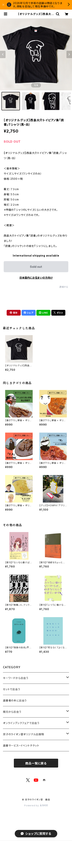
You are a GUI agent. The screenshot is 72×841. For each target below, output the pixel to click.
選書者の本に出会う (15, 700)
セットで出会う (11, 689)
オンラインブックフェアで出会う (21, 723)
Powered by (32, 805)
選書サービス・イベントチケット (21, 745)
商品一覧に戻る (36, 763)
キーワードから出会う (15, 678)
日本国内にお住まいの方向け (36, 277)
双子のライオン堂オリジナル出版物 (23, 734)
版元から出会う (12, 711)
